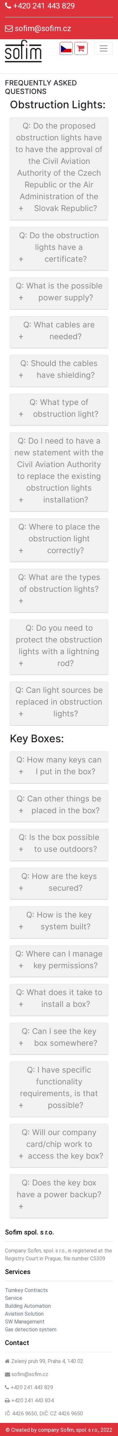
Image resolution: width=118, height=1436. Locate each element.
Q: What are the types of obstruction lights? (59, 583)
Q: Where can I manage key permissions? (59, 959)
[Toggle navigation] (103, 48)
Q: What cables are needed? (59, 330)
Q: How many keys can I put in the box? (59, 765)
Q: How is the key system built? (59, 920)
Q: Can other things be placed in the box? (59, 804)
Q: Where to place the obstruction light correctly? (59, 538)
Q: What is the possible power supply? (59, 291)
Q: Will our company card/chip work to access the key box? (62, 1144)
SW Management (25, 1322)
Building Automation (28, 1306)
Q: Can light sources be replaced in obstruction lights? (59, 701)
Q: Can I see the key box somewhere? (59, 1037)
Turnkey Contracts (26, 1290)
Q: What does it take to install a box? (59, 998)
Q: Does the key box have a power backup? (59, 1188)
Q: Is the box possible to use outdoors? (59, 843)
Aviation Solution (24, 1314)
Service (13, 1298)
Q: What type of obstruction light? (64, 408)
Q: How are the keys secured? (59, 882)
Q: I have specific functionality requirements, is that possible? (59, 1087)
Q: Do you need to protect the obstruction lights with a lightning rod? (59, 645)
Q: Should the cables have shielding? (59, 369)
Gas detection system (30, 1329)
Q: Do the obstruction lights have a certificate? (59, 247)
